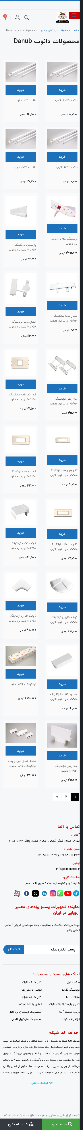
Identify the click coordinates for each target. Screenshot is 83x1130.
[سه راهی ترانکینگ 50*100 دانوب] (62, 734)
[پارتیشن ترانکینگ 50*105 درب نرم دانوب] (21, 210)
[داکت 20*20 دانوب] (62, 71)
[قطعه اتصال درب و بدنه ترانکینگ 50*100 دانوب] (21, 732)
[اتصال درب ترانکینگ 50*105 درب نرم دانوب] (21, 288)
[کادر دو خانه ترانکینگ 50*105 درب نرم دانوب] (21, 440)
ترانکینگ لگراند (71, 990)
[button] (26, 17)
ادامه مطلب (40, 1083)
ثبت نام (14, 949)
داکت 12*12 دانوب (66, 167)
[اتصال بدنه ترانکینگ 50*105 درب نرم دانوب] (62, 285)
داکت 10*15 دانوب (25, 167)
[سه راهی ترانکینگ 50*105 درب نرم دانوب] (62, 365)
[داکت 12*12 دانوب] (62, 138)
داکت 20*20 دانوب (66, 101)
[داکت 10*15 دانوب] (21, 138)
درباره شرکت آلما (69, 1012)
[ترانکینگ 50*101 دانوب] (21, 655)
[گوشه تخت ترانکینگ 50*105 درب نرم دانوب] (21, 512)
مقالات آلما (73, 997)
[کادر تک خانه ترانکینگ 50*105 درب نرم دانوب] (21, 363)
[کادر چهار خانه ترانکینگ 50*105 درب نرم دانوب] (62, 439)
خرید (62, 90)
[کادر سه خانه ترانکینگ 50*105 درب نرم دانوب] (62, 512)
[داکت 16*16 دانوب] (21, 71)
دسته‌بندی (18, 1124)
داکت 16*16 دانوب (25, 101)
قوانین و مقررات (32, 990)
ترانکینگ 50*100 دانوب (22, 684)
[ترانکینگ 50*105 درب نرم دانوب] (62, 207)
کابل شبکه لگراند (32, 982)
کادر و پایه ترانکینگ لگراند (64, 1005)
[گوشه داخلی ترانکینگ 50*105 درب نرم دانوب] (21, 584)
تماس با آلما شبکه (30, 1005)
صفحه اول (73, 982)
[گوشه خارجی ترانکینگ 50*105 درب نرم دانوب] (62, 585)
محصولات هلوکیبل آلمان (27, 1019)
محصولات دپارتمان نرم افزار (25, 1012)
